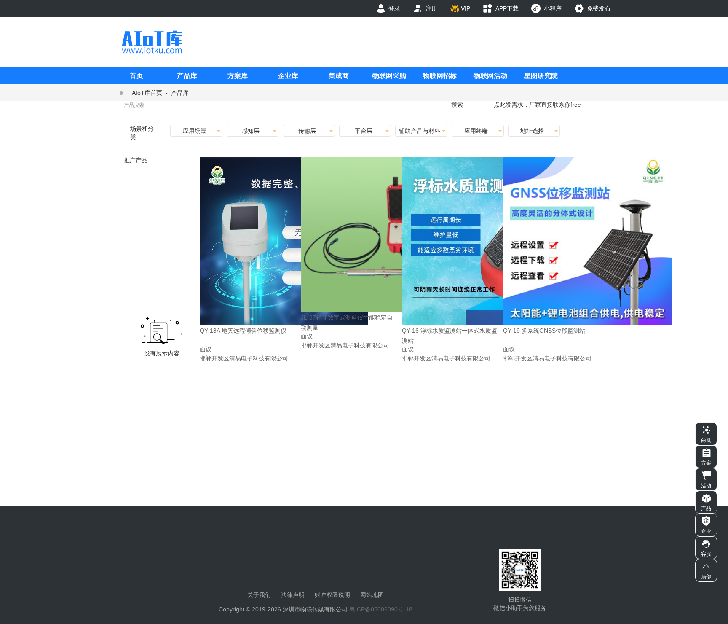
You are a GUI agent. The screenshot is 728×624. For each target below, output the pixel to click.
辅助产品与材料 (419, 130)
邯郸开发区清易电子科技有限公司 (244, 358)
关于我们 (259, 595)
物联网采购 (389, 75)
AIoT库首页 (147, 92)
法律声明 (293, 595)
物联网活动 (490, 75)
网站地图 (372, 595)
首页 (136, 75)
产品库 (187, 75)
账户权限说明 (332, 595)
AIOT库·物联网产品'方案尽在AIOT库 (151, 42)
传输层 (307, 130)
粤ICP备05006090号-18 (380, 609)
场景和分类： (142, 132)
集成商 (339, 75)
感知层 (251, 130)
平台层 (363, 130)
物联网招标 (440, 75)
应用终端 (476, 130)
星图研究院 (541, 75)
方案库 (238, 75)
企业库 (288, 75)
